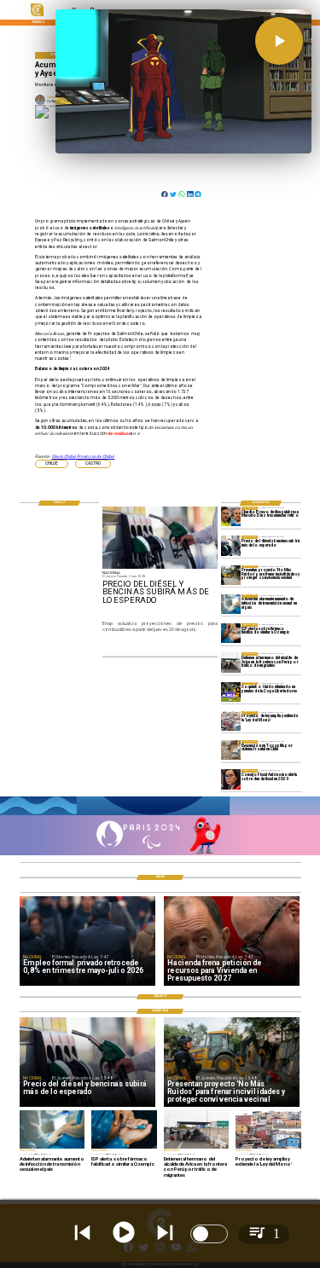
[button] (51, 464)
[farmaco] (231, 633)
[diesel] (231, 545)
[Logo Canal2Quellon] (37, 15)
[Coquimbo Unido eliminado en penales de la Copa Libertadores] (231, 692)
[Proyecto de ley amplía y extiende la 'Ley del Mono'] (231, 721)
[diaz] (231, 516)
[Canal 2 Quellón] (160, 814)
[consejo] (231, 779)
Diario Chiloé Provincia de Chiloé (83, 456)
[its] (231, 604)
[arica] (231, 662)
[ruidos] (231, 575)
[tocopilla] (231, 750)
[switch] (209, 1234)
